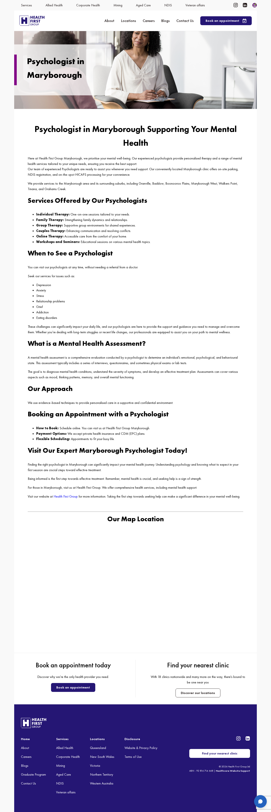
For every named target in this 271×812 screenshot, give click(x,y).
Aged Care (63, 774)
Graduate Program (33, 774)
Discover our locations (198, 693)
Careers (149, 20)
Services (62, 739)
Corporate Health (68, 756)
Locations (128, 20)
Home (25, 739)
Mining (60, 765)
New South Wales (102, 756)
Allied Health (64, 748)
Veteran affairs (66, 792)
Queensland (98, 748)
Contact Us (185, 20)
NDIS (60, 783)
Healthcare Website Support (233, 770)
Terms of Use (133, 756)
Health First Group (66, 496)
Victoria (95, 765)
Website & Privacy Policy (140, 748)
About (109, 20)
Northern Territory (101, 774)
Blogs (165, 20)
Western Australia (101, 783)
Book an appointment (73, 687)
